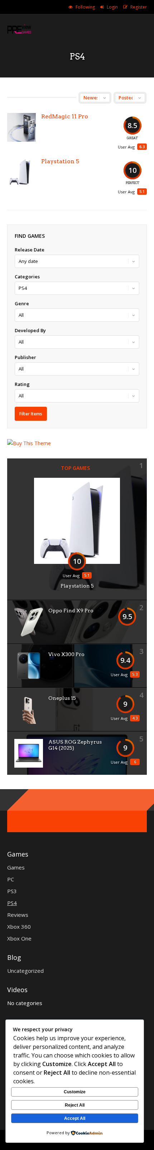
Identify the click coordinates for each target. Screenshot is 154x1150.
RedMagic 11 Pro (64, 116)
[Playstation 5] (21, 172)
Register (138, 7)
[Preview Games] (19, 33)
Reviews (17, 914)
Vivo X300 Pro (66, 654)
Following (85, 7)
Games (16, 867)
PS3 (12, 891)
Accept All (74, 1118)
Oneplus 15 (62, 698)
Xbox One (19, 938)
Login (112, 7)
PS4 (12, 902)
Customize (75, 1091)
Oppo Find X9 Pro (70, 610)
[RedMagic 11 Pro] (21, 127)
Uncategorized (25, 970)
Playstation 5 (60, 161)
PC (10, 879)
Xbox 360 (19, 926)
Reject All (75, 1105)
